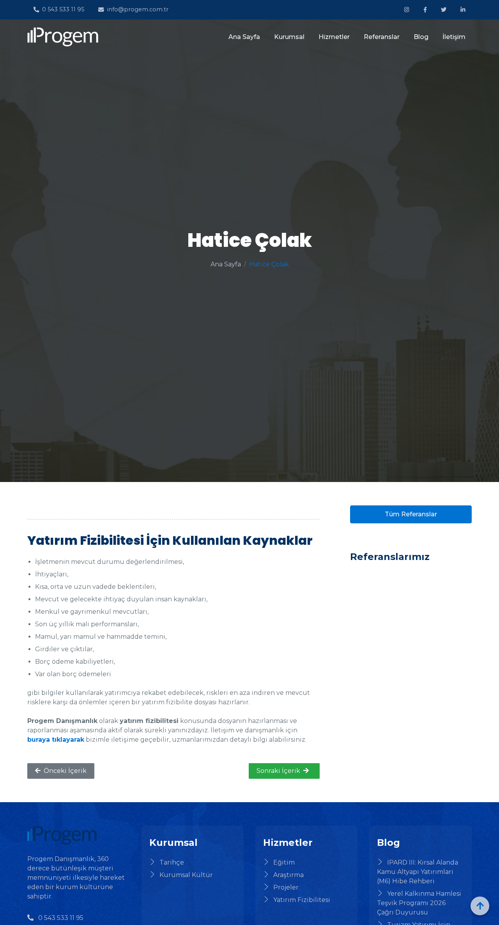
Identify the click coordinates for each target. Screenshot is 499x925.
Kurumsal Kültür (186, 875)
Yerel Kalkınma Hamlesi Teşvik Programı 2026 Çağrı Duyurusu (419, 903)
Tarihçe (171, 862)
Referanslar (382, 37)
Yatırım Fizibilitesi (301, 900)
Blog (421, 37)
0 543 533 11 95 (63, 9)
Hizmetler (334, 37)
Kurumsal (289, 37)
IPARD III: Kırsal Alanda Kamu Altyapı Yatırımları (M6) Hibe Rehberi (417, 872)
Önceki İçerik (65, 770)
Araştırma (288, 875)
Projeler (286, 887)
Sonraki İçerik (278, 770)
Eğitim (284, 862)
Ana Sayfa (244, 37)
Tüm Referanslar (411, 514)
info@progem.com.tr (137, 9)
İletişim (453, 37)
